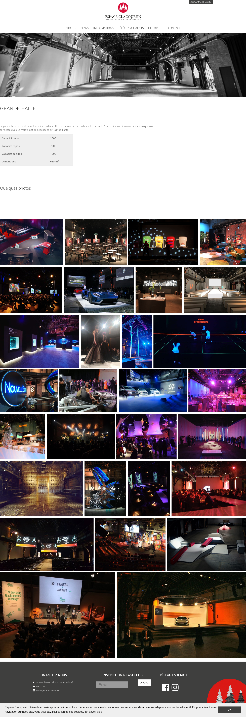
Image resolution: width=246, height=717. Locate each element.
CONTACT (174, 28)
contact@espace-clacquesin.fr (47, 690)
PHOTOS (70, 28)
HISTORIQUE (156, 28)
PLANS (84, 28)
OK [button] (229, 709)
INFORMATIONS (103, 28)
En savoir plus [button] (93, 711)
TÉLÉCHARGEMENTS (131, 28)
